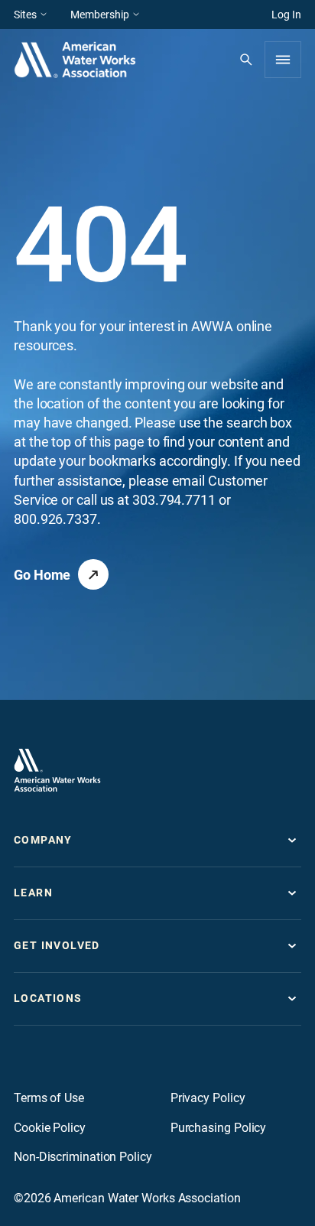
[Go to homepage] (57, 770)
